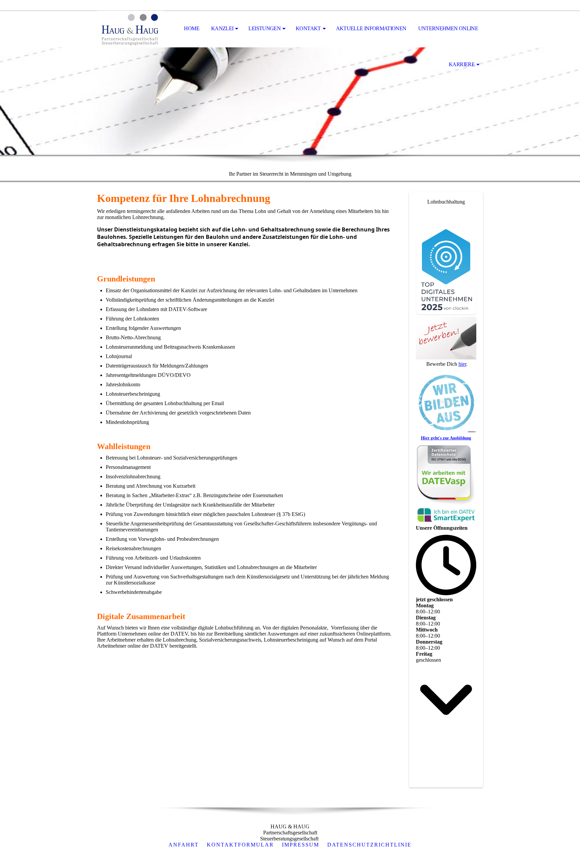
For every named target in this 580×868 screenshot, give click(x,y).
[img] (130, 28)
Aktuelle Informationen (371, 28)
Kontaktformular (240, 845)
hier (462, 364)
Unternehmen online (448, 28)
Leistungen (264, 28)
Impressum (300, 845)
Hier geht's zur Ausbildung (446, 437)
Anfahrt (183, 845)
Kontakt (308, 28)
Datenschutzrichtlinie (369, 845)
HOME (191, 28)
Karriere (462, 64)
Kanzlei (222, 28)
